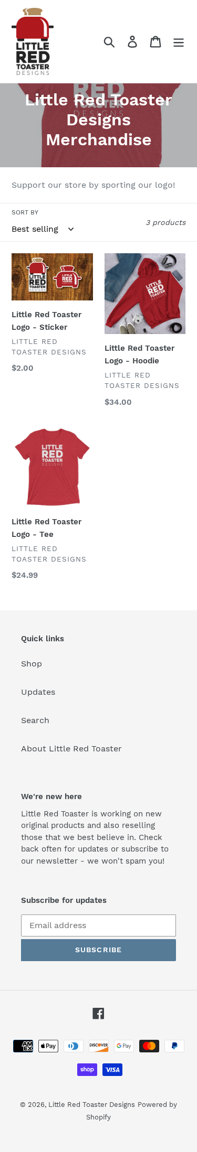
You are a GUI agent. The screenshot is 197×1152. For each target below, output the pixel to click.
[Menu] (178, 41)
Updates (38, 692)
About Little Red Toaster (71, 748)
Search (35, 720)
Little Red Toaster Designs (91, 1104)
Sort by (25, 212)
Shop (31, 664)
